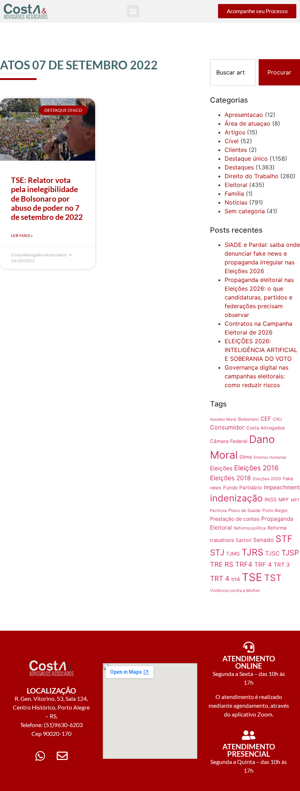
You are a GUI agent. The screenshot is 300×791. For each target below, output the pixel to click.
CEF (265, 418)
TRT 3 (282, 564)
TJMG (233, 554)
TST (273, 577)
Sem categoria (245, 211)
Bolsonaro (248, 419)
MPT (295, 500)
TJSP (290, 552)
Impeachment (282, 487)
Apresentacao (244, 114)
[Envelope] (62, 755)
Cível (232, 141)
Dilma (246, 457)
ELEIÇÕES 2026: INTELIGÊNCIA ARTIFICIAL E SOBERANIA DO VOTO (261, 349)
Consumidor (227, 427)
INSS (271, 499)
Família (234, 193)
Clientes (236, 149)
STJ (217, 552)
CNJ (277, 419)
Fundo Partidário (242, 487)
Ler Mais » (22, 235)
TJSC (272, 553)
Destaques (239, 167)
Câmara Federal (228, 441)
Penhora (218, 510)
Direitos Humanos (270, 457)
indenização (236, 498)
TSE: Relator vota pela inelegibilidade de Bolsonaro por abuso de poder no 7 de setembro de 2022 (47, 198)
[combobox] (233, 72)
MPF (283, 500)
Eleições (221, 468)
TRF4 (243, 564)
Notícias (236, 202)
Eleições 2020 (267, 478)
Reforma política (250, 528)
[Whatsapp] (40, 755)
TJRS (252, 552)
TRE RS (221, 564)
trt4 (235, 579)
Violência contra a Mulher (235, 590)
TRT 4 (219, 578)
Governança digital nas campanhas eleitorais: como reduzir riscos (256, 376)
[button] (133, 11)
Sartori (243, 540)
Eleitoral (236, 184)
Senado (263, 539)
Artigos (235, 132)
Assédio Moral (223, 419)
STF (284, 538)
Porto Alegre (275, 510)
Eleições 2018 (230, 478)
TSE (252, 577)
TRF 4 (263, 564)
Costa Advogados (265, 428)
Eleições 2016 (256, 468)
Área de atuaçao (247, 123)
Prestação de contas (234, 519)
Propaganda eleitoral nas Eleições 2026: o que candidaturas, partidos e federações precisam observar (259, 297)
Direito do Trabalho (251, 176)
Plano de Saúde (244, 510)
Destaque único (246, 158)
